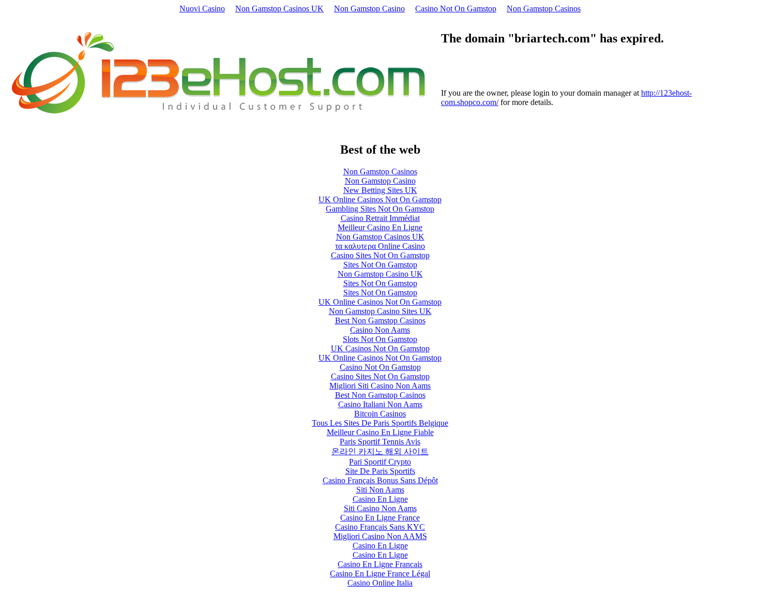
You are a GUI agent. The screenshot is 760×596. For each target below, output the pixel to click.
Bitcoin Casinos (380, 413)
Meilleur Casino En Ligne (380, 227)
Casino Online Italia (380, 582)
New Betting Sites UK (380, 190)
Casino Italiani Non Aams (380, 404)
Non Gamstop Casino (369, 8)
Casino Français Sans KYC (380, 527)
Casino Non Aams (380, 329)
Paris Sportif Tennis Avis (380, 441)
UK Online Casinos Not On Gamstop (380, 199)
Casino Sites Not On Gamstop (380, 255)
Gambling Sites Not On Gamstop (380, 208)
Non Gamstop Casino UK (380, 274)
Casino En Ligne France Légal (380, 573)
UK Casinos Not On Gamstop (380, 348)
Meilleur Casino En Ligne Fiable (380, 432)
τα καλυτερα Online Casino (380, 246)
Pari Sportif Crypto (380, 461)
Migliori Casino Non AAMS (380, 536)
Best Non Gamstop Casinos (380, 320)
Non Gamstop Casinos (544, 8)
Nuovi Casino (202, 8)
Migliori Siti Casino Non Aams (380, 385)
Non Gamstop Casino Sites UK (380, 311)
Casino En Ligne (380, 499)
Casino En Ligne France (380, 517)
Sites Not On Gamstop (380, 264)
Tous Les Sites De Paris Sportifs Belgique (380, 423)
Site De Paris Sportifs (380, 471)
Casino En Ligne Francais (380, 564)
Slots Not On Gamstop (380, 339)
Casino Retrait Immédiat (380, 218)
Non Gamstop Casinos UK (279, 8)
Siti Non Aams (380, 489)
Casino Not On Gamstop (455, 8)
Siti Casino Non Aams (380, 508)
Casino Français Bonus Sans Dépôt (380, 480)
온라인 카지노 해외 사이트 (380, 451)
